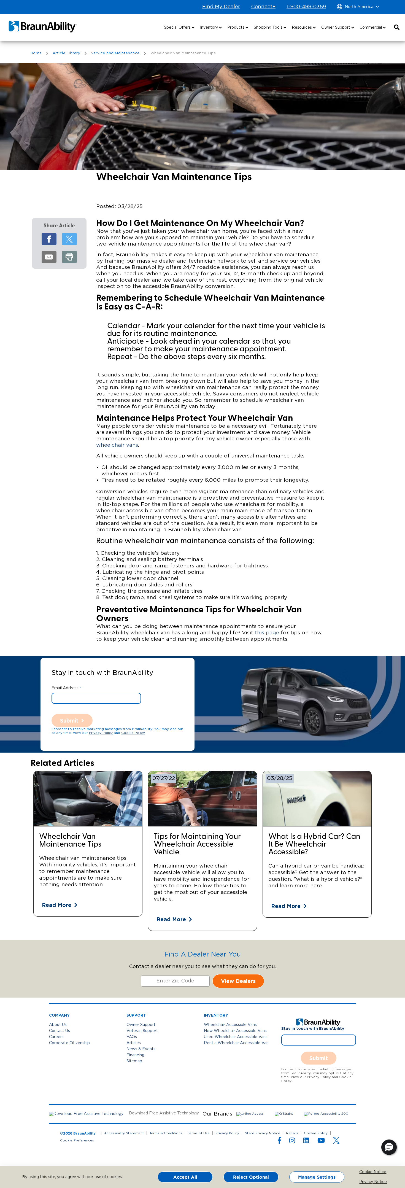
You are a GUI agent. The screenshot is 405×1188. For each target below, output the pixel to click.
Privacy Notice (363, 1182)
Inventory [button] (209, 27)
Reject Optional (251, 1176)
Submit (69, 720)
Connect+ (263, 6)
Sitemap (134, 1061)
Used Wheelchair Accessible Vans (236, 1037)
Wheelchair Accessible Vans (230, 1025)
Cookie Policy (133, 732)
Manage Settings (317, 1176)
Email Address (65, 688)
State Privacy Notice (262, 1133)
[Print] (69, 257)
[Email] (49, 257)
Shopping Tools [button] (269, 27)
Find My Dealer (221, 6)
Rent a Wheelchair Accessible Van (236, 1043)
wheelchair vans (117, 445)
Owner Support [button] (336, 27)
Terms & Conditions (166, 1133)
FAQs (131, 1037)
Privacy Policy (101, 732)
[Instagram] (292, 1141)
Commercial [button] (371, 27)
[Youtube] (321, 1141)
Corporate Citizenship (69, 1043)
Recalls (292, 1133)
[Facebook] (49, 239)
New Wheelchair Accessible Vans (235, 1031)
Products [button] (236, 27)
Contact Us (59, 1031)
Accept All (185, 1176)
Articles (133, 1043)
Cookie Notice (363, 1172)
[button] (396, 28)
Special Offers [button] (178, 27)
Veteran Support (142, 1031)
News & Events (140, 1049)
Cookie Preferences (77, 1140)
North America (359, 7)
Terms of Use (199, 1133)
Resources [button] (302, 27)
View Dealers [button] (238, 981)
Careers (56, 1037)
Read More (56, 905)
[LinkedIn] (306, 1141)
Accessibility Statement (124, 1133)
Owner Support (140, 1025)
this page (267, 632)
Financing (135, 1055)
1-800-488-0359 (306, 6)
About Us (58, 1025)
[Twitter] (69, 239)
